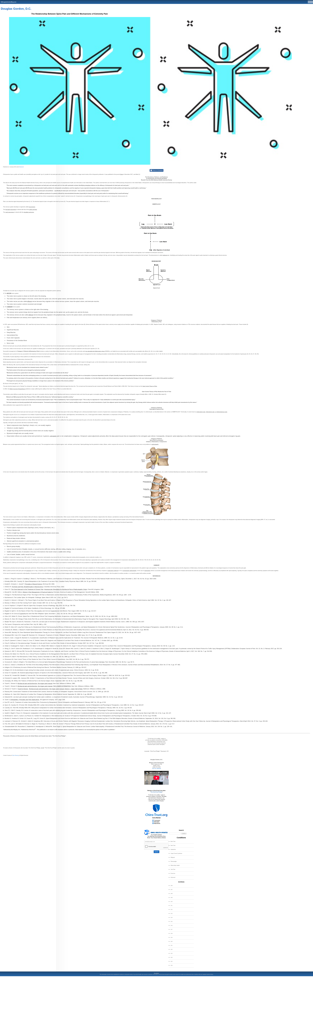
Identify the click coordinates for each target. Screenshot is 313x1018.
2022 (171, 949)
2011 (171, 905)
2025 (171, 961)
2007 (171, 889)
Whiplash (173, 857)
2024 (171, 957)
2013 (171, 913)
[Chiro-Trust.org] (156, 814)
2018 (171, 933)
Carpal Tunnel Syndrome (176, 853)
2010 (171, 901)
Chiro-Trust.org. (15, 755)
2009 (171, 897)
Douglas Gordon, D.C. (16, 8)
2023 (171, 953)
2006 (171, 885)
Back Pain (173, 841)
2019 (171, 937)
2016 (171, 925)
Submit (156, 851)
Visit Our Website (156, 768)
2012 (171, 909)
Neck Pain (173, 845)
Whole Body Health (175, 865)
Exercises (173, 873)
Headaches (173, 849)
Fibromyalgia (174, 861)
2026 (171, 965)
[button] (184, 833)
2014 (171, 917)
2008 (171, 893)
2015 (171, 921)
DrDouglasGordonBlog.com (8, 2)
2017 (171, 929)
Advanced (21, 166)
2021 (171, 945)
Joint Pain (173, 869)
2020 (171, 941)
